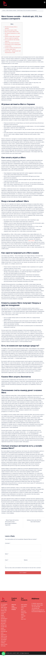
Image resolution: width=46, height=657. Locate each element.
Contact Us (14, 607)
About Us (14, 604)
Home (4, 10)
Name (6, 554)
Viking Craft (23, 612)
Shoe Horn (23, 619)
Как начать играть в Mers (11, 30)
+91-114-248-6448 (36, 606)
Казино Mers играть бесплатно (12, 42)
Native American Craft (23, 616)
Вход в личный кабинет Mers (12, 31)
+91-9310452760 (35, 608)
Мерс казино (31, 240)
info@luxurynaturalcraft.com (38, 610)
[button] (3, 653)
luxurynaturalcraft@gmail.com (38, 611)
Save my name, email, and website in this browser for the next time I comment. (23, 567)
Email (6, 560)
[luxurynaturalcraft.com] (5, 4)
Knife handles (24, 604)
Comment (7, 543)
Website (25, 560)
